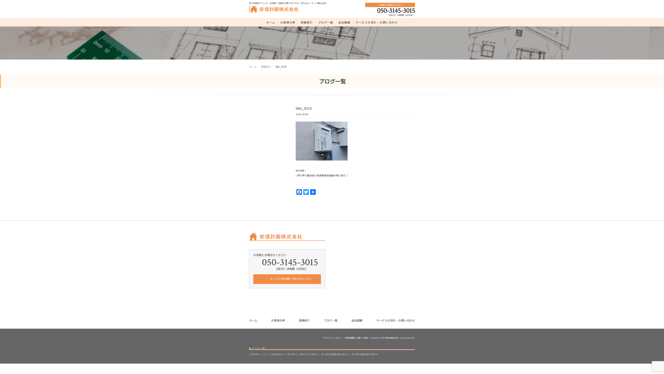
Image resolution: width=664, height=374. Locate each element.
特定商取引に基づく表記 (356, 338)
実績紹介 (307, 22)
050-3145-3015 (396, 10)
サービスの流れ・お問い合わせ (377, 22)
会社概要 (344, 22)
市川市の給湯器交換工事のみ (334, 354)
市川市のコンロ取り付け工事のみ (302, 354)
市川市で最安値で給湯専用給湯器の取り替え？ (322, 175)
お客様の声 (288, 22)
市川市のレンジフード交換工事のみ (267, 354)
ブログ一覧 (325, 22)
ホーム (270, 22)
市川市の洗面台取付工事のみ (364, 354)
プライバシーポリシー (333, 338)
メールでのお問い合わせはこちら (290, 279)
